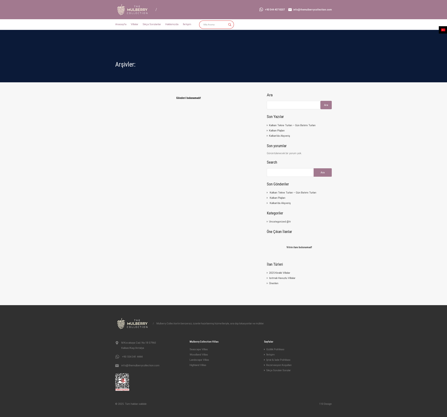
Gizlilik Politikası (275, 349)
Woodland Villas (199, 354)
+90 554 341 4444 (132, 356)
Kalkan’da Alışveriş (279, 135)
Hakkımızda (171, 24)
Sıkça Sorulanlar (152, 24)
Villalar (134, 24)
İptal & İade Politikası (278, 359)
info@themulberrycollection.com (312, 9)
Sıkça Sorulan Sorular (278, 370)
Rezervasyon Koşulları (279, 365)
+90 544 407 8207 (275, 9)
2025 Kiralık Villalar (279, 272)
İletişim (187, 24)
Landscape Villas (199, 359)
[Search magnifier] (229, 24)
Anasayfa (120, 24)
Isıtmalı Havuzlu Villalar (282, 278)
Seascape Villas (199, 349)
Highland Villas (198, 365)
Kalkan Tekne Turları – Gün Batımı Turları (292, 125)
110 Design (325, 403)
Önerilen (273, 283)
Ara (270, 95)
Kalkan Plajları (277, 130)
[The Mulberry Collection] (132, 14)
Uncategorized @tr (280, 221)
